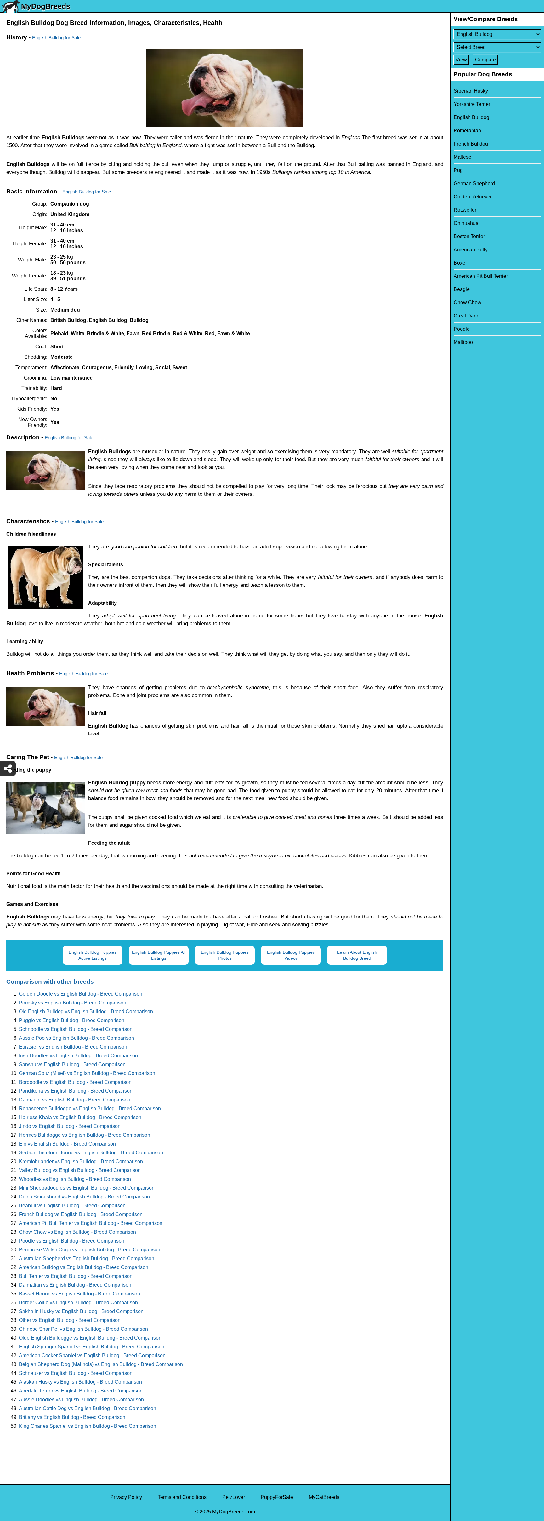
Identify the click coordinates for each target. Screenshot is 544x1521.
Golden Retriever (473, 196)
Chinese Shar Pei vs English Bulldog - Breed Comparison (83, 1329)
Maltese (462, 157)
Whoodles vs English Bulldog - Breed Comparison (75, 1179)
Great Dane (466, 315)
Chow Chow (467, 302)
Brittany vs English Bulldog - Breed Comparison (72, 1417)
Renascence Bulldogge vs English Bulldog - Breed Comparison (90, 1108)
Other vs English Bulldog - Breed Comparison (70, 1320)
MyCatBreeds (324, 1497)
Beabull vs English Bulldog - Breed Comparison (72, 1205)
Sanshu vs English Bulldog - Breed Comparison (72, 1064)
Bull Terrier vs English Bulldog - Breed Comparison (76, 1276)
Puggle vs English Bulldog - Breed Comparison (71, 1020)
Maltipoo (463, 342)
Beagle (462, 289)
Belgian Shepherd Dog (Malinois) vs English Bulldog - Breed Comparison (101, 1364)
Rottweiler (465, 210)
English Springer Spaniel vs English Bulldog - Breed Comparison (91, 1346)
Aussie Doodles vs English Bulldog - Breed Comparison (81, 1399)
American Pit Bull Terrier (481, 276)
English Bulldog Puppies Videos (291, 955)
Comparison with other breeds (50, 981)
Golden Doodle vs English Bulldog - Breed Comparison (80, 994)
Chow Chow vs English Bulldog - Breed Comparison (77, 1232)
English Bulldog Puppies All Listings (158, 955)
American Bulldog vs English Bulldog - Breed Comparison (83, 1267)
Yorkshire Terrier (472, 104)
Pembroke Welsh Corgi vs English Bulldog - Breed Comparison (89, 1249)
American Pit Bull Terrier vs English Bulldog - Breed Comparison (90, 1223)
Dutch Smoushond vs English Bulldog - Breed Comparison (84, 1196)
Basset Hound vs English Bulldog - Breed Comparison (79, 1293)
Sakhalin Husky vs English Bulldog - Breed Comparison (81, 1311)
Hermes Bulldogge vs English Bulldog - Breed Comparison (84, 1135)
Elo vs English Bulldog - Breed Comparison (67, 1143)
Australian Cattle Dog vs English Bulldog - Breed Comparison (87, 1408)
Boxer (460, 263)
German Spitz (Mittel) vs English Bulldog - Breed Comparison (87, 1073)
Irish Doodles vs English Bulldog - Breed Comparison (78, 1055)
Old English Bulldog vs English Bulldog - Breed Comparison (86, 1011)
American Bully (471, 249)
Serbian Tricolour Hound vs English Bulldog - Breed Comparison (91, 1152)
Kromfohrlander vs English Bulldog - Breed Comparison (81, 1161)
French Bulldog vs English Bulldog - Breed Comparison (81, 1214)
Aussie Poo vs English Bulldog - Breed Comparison (76, 1038)
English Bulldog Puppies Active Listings (92, 955)
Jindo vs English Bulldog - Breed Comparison (70, 1126)
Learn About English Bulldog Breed (357, 955)
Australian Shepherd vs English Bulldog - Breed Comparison (86, 1258)
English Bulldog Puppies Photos (225, 955)
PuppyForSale (277, 1497)
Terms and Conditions (182, 1497)
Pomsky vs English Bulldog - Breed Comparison (72, 1002)
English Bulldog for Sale (56, 37)
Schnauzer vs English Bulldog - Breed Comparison (76, 1373)
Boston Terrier (469, 236)
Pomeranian (467, 130)
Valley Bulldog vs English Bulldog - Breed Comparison (80, 1170)
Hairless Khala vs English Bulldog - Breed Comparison (80, 1117)
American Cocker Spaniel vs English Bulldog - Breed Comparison (92, 1355)
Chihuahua (466, 223)
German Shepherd (474, 183)
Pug (458, 170)
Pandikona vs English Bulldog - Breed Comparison (76, 1091)
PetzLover (233, 1497)
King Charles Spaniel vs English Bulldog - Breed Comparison (87, 1426)
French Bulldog (471, 143)
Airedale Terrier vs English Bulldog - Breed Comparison (81, 1390)
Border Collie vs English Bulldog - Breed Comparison (78, 1302)
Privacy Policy (126, 1497)
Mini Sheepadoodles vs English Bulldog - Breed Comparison (87, 1188)
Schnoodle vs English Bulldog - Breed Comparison (76, 1029)
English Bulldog (471, 117)
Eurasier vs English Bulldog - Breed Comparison (73, 1046)
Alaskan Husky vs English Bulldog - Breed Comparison (80, 1382)
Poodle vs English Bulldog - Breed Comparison (71, 1241)
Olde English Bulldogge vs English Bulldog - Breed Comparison (90, 1338)
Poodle (462, 329)
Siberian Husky (471, 91)
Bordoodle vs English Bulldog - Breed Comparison (75, 1082)
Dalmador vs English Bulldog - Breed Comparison (74, 1099)
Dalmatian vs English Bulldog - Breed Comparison (75, 1285)
